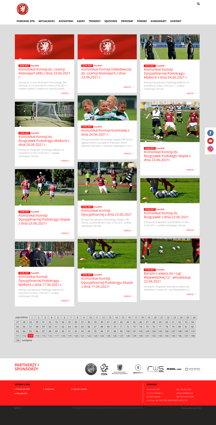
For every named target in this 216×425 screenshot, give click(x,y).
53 (186, 322)
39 (95, 322)
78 (166, 326)
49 (160, 322)
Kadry (81, 21)
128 (128, 335)
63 (69, 326)
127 (121, 335)
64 (76, 326)
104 (154, 331)
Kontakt (175, 21)
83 (17, 331)
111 (17, 335)
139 (17, 340)
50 (166, 322)
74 (140, 326)
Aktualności (46, 21)
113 (30, 335)
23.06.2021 (150, 209)
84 (24, 331)
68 (102, 326)
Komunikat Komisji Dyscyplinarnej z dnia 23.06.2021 (106, 212)
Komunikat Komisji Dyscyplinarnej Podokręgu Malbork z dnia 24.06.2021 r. (166, 73)
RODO (18, 408)
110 (192, 331)
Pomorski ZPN (26, 21)
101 (134, 331)
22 (168, 317)
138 (192, 335)
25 (187, 317)
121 (82, 335)
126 (115, 335)
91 (69, 331)
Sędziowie (110, 21)
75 (147, 326)
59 (43, 326)
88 (50, 331)
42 (115, 322)
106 (167, 331)
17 (136, 317)
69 (108, 326)
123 (95, 335)
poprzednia (21, 317)
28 (24, 322)
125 (108, 335)
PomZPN (35, 65)
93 (82, 331)
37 (82, 322)
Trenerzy (95, 21)
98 (115, 331)
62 (63, 326)
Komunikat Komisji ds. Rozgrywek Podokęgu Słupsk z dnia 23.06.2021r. (167, 156)
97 (108, 331)
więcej (64, 93)
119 (69, 335)
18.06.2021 (87, 275)
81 (186, 326)
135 (173, 335)
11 (97, 317)
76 (153, 326)
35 (69, 322)
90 (63, 331)
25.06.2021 (87, 65)
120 (76, 335)
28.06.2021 (24, 65)
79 (173, 326)
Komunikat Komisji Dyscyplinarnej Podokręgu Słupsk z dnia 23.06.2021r (44, 219)
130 (141, 335)
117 (56, 335)
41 (108, 322)
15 (123, 317)
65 (82, 326)
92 (76, 331)
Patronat (127, 21)
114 (37, 335)
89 (56, 331)
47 (147, 322)
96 (102, 331)
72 (128, 326)
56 (24, 326)
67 (95, 326)
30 (37, 322)
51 (173, 322)
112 (24, 335)
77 (160, 326)
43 (121, 322)
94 (89, 331)
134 (167, 335)
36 (76, 322)
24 (181, 317)
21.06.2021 (150, 270)
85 (30, 331)
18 (142, 317)
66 (89, 326)
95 (95, 331)
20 (155, 317)
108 (180, 331)
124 (102, 335)
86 (37, 331)
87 (43, 331)
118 (63, 335)
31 (43, 322)
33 (56, 322)
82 (192, 326)
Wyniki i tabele (80, 389)
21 (161, 317)
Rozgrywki (66, 21)
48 (153, 322)
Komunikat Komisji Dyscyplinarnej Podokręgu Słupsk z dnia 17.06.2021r (107, 282)
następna (27, 340)
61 (56, 326)
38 (89, 322)
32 (50, 322)
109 (186, 331)
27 (17, 322)
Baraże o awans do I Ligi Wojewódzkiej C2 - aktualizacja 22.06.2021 (167, 277)
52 (179, 322)
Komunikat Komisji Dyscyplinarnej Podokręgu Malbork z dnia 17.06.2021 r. (40, 280)
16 (129, 317)
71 (121, 326)
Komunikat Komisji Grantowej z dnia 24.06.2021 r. (105, 132)
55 (17, 326)
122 (89, 335)
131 (147, 335)
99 (121, 331)
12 (103, 317)
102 (141, 331)
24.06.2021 (87, 127)
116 (50, 335)
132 (154, 335)
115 (43, 335)
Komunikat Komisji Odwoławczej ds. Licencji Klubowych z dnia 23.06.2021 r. (106, 73)
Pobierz (142, 21)
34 (63, 322)
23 (174, 317)
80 (179, 326)
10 (90, 317)
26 (194, 317)
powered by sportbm (191, 408)
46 (140, 322)
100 (128, 331)
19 (149, 317)
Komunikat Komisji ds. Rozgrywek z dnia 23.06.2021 (166, 215)
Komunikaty (159, 21)
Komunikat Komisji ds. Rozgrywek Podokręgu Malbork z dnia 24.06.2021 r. (44, 140)
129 (134, 335)
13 (110, 317)
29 (30, 322)
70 (115, 326)
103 (147, 331)
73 (134, 326)
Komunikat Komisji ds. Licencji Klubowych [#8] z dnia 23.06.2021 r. (44, 73)
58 (37, 326)
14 (116, 317)
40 (102, 322)
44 (128, 322)
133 (160, 335)
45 (134, 322)
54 (192, 322)
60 (50, 326)
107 (173, 331)
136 (180, 335)
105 (160, 331)
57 (30, 326)
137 (186, 335)
